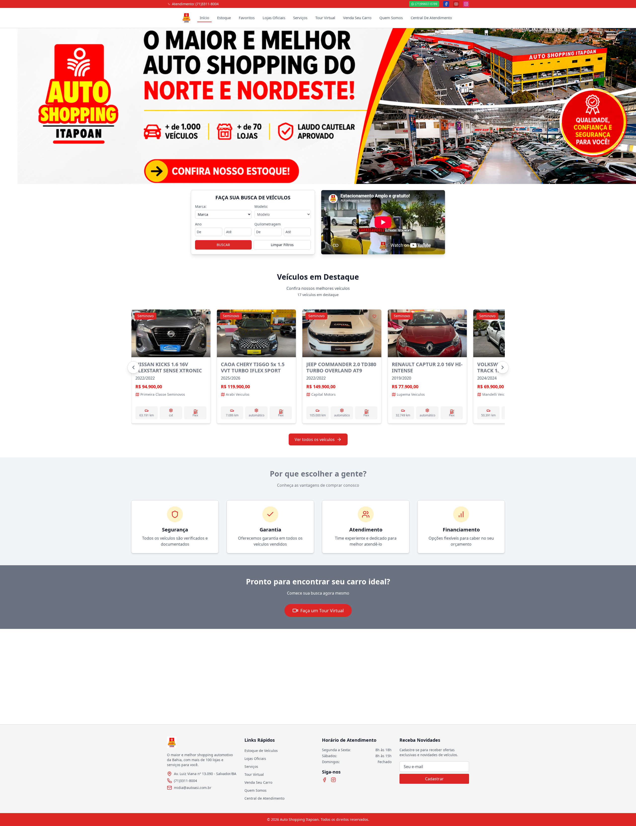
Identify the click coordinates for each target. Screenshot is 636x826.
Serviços (300, 17)
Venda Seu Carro (357, 17)
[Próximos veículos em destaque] (502, 367)
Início (204, 17)
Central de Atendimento (264, 798)
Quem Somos (391, 17)
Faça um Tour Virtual (322, 610)
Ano (198, 224)
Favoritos (247, 17)
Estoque (224, 17)
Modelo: (261, 206)
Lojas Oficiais (274, 17)
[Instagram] (333, 779)
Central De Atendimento (431, 17)
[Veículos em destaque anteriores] (133, 367)
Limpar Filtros (282, 244)
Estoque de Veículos (261, 750)
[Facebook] (324, 779)
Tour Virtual (325, 17)
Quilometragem (267, 224)
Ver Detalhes (171, 366)
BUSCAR (223, 244)
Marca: (200, 206)
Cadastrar (434, 779)
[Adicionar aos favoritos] (203, 316)
